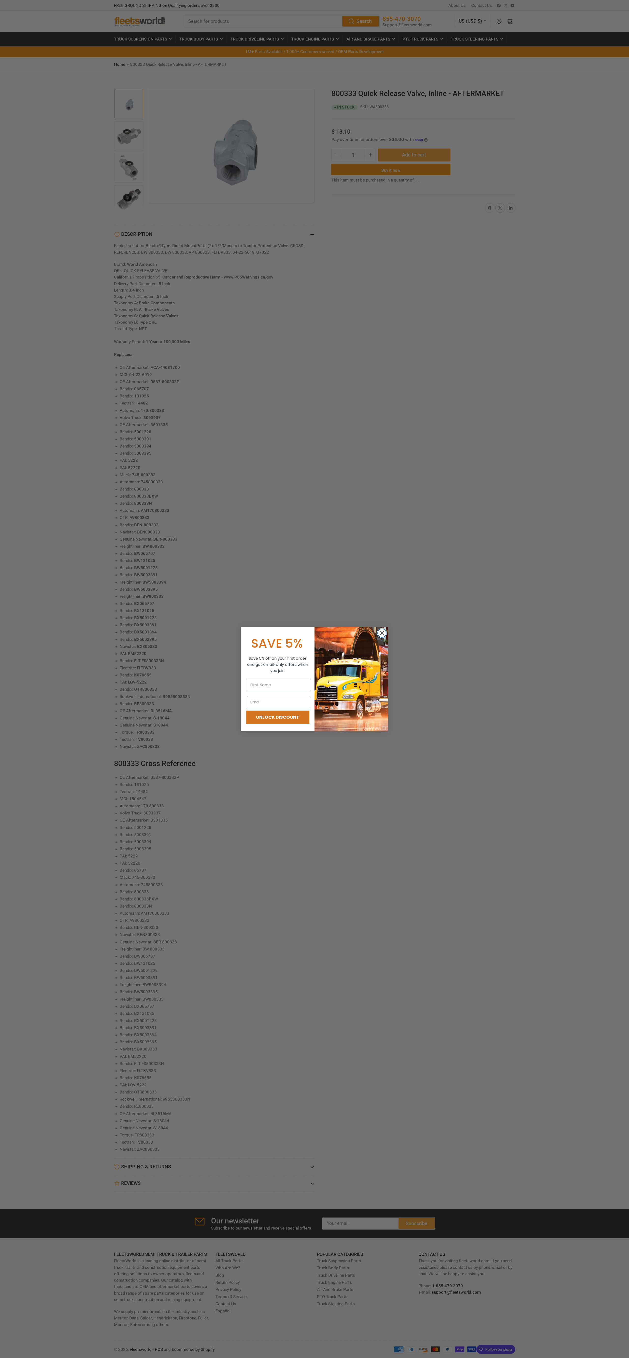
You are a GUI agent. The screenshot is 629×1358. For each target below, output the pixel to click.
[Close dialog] (382, 633)
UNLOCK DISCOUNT (277, 717)
